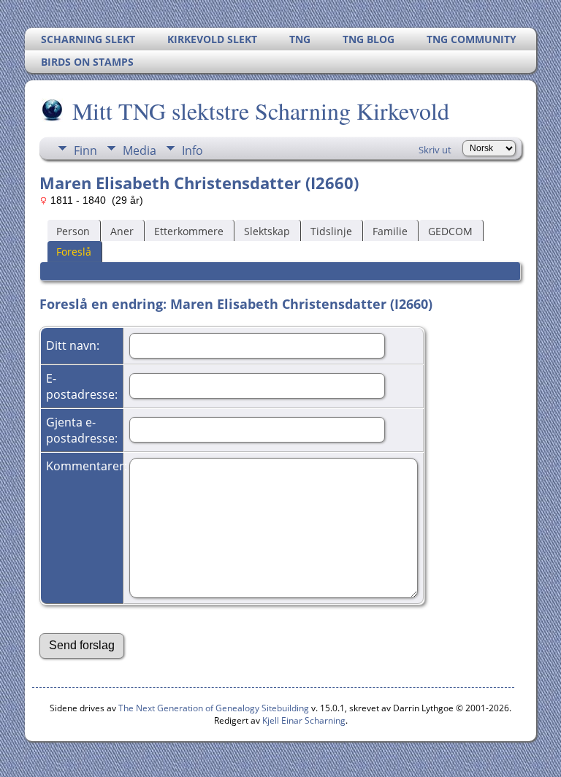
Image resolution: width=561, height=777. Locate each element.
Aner (122, 231)
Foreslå (73, 252)
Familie (390, 231)
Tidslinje (331, 231)
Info (192, 150)
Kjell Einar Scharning (304, 720)
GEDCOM (450, 231)
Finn (85, 150)
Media (139, 150)
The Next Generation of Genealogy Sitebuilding (213, 708)
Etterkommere (189, 231)
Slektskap (267, 231)
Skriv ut (435, 149)
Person (73, 231)
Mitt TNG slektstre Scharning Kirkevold (260, 110)
